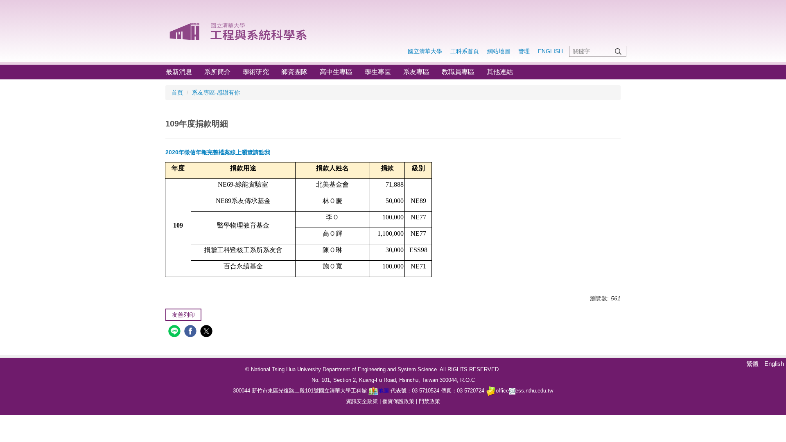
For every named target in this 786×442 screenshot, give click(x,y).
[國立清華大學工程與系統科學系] (239, 28)
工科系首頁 (464, 51)
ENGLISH (550, 51)
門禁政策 (429, 401)
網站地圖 (498, 51)
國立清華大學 (425, 51)
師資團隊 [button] (294, 71)
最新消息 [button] (179, 71)
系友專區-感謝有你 (216, 92)
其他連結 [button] (500, 71)
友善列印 (183, 314)
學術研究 (256, 71)
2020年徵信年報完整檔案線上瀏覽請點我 (217, 152)
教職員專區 (458, 71)
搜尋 (618, 51)
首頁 (177, 92)
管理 (524, 51)
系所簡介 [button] (217, 71)
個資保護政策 (398, 401)
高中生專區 (336, 71)
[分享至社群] (175, 332)
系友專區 (416, 71)
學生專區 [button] (378, 71)
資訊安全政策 (362, 401)
